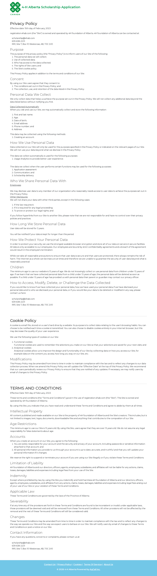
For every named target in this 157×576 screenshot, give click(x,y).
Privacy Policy (64, 564)
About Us (108, 564)
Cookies (77, 564)
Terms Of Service (93, 564)
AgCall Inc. (95, 569)
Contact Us (49, 564)
